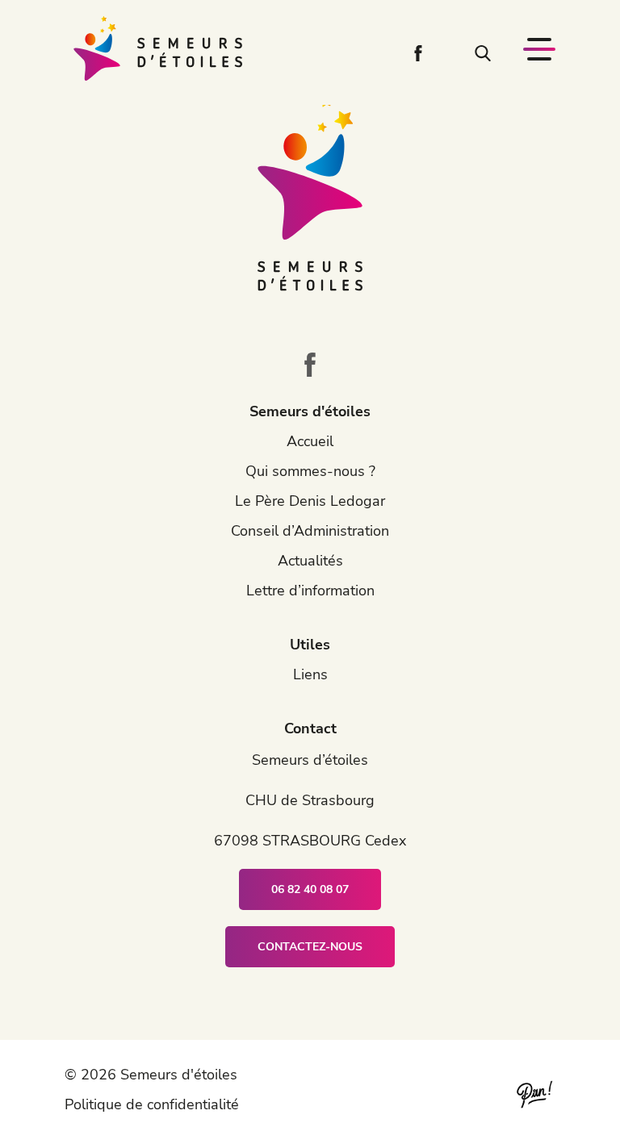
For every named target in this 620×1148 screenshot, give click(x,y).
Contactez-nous (310, 946)
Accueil (310, 441)
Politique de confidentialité (152, 1104)
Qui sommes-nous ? (310, 471)
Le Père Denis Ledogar (310, 501)
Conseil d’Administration (310, 531)
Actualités (310, 560)
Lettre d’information (310, 590)
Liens (310, 674)
